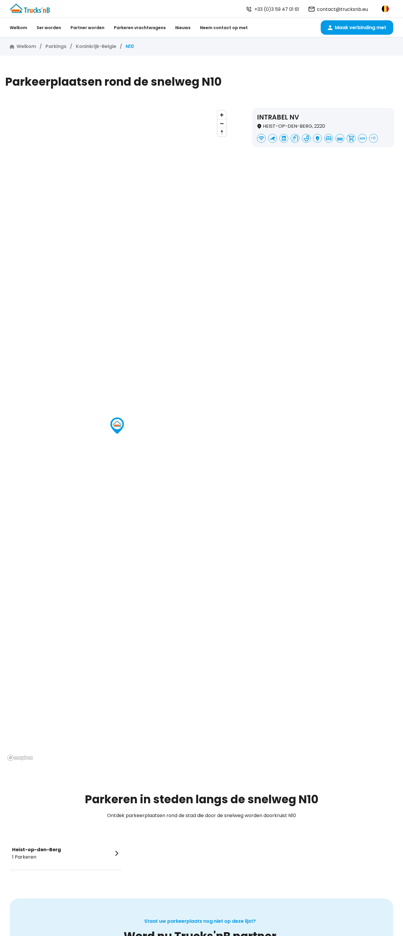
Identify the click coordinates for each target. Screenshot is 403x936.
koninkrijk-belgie (96, 46)
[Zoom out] (221, 123)
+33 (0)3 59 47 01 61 (276, 9)
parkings (55, 46)
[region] (117, 435)
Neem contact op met (224, 28)
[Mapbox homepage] (20, 757)
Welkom (18, 28)
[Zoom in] (221, 115)
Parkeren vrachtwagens (140, 28)
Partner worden (87, 28)
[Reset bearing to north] (221, 132)
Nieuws (183, 28)
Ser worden (49, 28)
